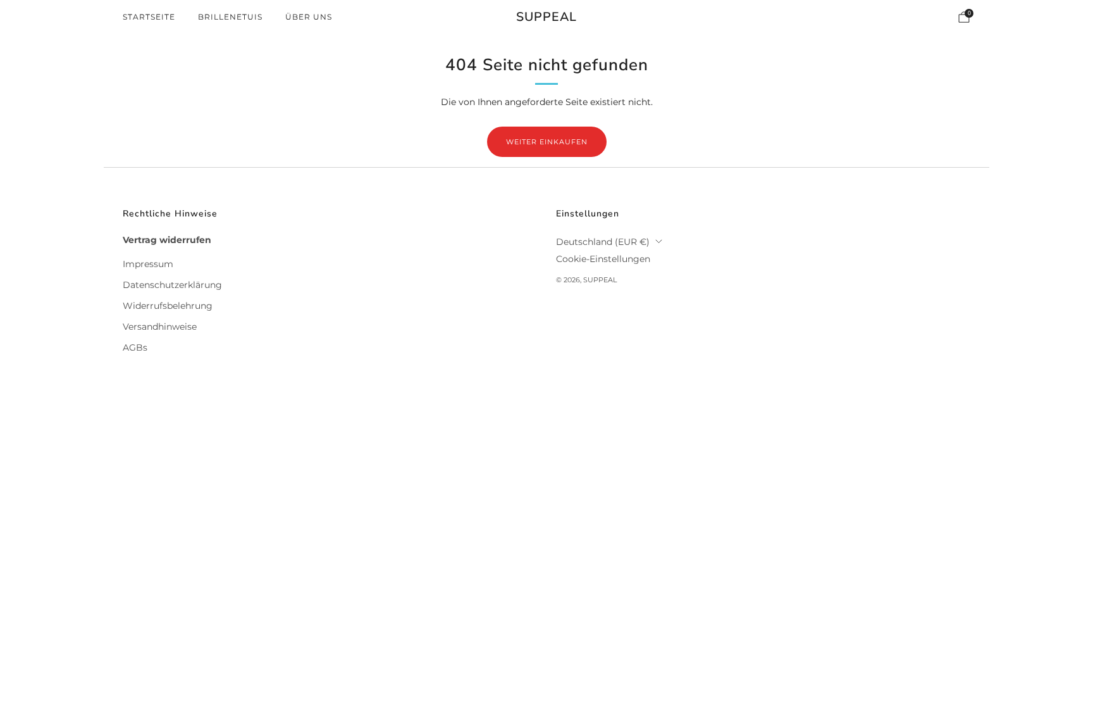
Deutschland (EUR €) (603, 241)
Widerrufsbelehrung (168, 305)
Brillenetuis (230, 17)
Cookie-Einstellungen (603, 259)
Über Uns (308, 17)
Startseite (149, 17)
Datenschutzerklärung (172, 285)
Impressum (148, 264)
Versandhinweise (160, 326)
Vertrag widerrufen (167, 240)
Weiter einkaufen (547, 141)
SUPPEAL (546, 17)
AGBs (135, 347)
